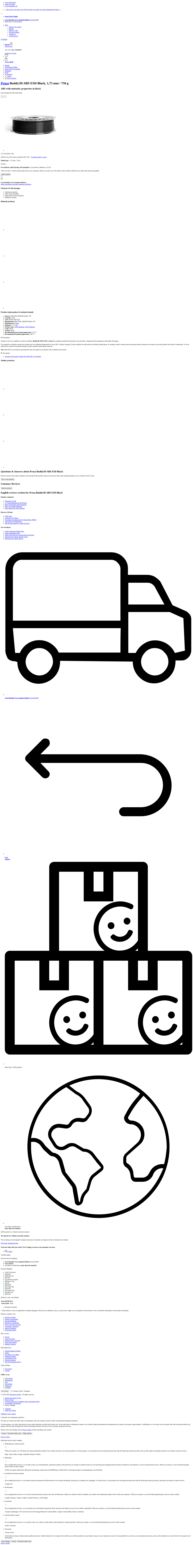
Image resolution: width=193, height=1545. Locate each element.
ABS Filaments (19, 327)
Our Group (8, 1369)
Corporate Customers (11, 1326)
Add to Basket (6, 174)
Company (8, 1409)
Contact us (12, 34)
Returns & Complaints (12, 1323)
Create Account (10, 1339)
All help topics (13, 36)
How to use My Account (13, 1325)
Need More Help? (10, 1330)
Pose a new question (8, 479)
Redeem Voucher (10, 1344)
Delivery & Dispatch (11, 1319)
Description (6, 337)
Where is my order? (15, 27)
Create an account (10, 53)
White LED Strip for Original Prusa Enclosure (19, 535)
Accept (4, 1433)
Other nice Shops (10, 1410)
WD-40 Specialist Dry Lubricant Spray (17, 523)
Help (6, 25)
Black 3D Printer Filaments (13, 506)
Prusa (5, 83)
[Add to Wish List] (1, 176)
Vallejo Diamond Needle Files (14, 531)
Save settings (6, 1541)
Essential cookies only (14, 1433)
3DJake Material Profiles (13, 1351)
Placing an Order (10, 1317)
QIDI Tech (8, 516)
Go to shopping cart (11, 6)
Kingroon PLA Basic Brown (14, 539)
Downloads (6, 353)
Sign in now (9, 46)
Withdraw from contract (8, 1414)
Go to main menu (10, 2)
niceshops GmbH (15, 1394)
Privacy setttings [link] (10, 1405)
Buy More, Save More (12, 1355)
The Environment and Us (13, 1362)
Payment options (14, 32)
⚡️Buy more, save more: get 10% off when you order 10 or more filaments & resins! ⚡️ (33, 9)
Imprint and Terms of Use (13, 1398)
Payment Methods (10, 1321)
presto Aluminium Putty (12, 533)
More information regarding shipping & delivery (16, 184)
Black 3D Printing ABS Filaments (15, 505)
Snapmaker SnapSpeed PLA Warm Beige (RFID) (20, 520)
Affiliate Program (10, 1356)
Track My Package (11, 1342)
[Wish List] (6, 56)
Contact (7, 1370)
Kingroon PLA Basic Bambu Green (16, 537)
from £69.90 (22, 20)
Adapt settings (27, 1433)
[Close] (1, 13)
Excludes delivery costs (38, 157)
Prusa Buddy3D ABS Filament (15, 508)
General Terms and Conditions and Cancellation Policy (22, 1401)
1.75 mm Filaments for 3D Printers (16, 503)
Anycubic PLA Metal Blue (13, 521)
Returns (11, 29)
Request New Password (12, 1340)
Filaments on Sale (10, 501)
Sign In (7, 1337)
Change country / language (21, 1391)
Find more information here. (10, 1243)
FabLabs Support (10, 1360)
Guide (7, 1353)
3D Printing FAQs (10, 1358)
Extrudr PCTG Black (11, 518)
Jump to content (10, 4)
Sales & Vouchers (10, 1328)
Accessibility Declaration (13, 1403)
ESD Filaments (30, 327)
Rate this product (7, 488)
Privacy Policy (9, 1400)
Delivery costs (13, 30)
